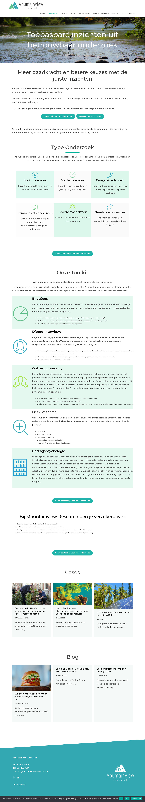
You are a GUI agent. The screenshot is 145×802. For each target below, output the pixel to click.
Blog (73, 14)
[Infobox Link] (110, 184)
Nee (127, 799)
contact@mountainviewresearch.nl (30, 771)
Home (42, 14)
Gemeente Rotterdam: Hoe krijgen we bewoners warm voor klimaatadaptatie (30, 611)
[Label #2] (18, 777)
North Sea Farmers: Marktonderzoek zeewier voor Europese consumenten (72, 611)
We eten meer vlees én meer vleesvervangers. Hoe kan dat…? (31, 696)
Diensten (51, 14)
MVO (123, 14)
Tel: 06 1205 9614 (21, 768)
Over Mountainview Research (105, 14)
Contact (131, 14)
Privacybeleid (19, 784)
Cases (63, 14)
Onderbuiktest (84, 14)
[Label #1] (14, 777)
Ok (121, 799)
